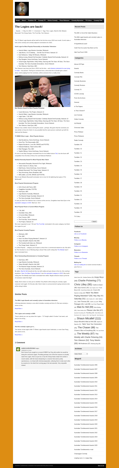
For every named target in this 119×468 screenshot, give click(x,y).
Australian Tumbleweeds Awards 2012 (85, 390)
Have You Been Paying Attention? (31, 273)
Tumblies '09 (78, 144)
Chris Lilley (83, 284)
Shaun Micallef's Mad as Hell (85, 321)
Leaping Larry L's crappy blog (83, 458)
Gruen (96, 290)
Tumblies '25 (78, 212)
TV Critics (89, 20)
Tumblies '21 (78, 195)
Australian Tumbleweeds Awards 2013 (85, 394)
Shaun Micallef (89, 318)
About (24, 20)
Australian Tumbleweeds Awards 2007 (85, 369)
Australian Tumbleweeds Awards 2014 (85, 398)
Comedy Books (79, 72)
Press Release (78, 132)
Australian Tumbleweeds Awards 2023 (85, 437)
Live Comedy (78, 115)
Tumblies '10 (78, 149)
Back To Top (101, 465)
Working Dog (95, 343)
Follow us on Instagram (81, 246)
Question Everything (80, 312)
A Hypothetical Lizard (80, 43)
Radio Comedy (78, 140)
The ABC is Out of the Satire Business (85, 33)
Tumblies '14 (78, 165)
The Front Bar (36, 33)
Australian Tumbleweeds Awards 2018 (85, 415)
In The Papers (78, 106)
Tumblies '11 (78, 153)
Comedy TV (41, 20)
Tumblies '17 (78, 178)
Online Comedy (52, 20)
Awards (18, 31)
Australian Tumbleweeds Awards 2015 (85, 403)
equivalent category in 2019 (23, 202)
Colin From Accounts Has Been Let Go (86, 48)
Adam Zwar (78, 277)
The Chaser (86, 327)
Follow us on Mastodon (81, 252)
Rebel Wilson (99, 312)
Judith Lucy (94, 301)
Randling (90, 313)
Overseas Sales (79, 127)
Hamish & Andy (79, 293)
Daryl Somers (83, 287)
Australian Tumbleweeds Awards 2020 (85, 424)
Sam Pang (92, 315)
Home (18, 20)
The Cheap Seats (26, 33)
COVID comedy (79, 94)
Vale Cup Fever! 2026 (80, 52)
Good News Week (87, 290)
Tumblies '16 (78, 174)
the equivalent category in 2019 (53, 273)
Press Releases (64, 20)
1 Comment (37, 31)
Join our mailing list (79, 264)
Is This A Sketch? (79, 110)
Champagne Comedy (80, 453)
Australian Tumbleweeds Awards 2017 (85, 411)
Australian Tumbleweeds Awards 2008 (85, 373)
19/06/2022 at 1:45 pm (26, 350)
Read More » (19, 308)
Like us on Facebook (80, 234)
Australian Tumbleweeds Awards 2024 (85, 441)
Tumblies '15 (78, 170)
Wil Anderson (84, 343)
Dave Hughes (94, 287)
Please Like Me (95, 310)
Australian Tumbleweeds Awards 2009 (85, 377)
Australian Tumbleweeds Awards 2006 (85, 365)
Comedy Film (98, 20)
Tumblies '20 (78, 191)
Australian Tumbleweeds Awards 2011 (85, 386)
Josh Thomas (83, 301)
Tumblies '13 (78, 161)
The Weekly (60, 250)
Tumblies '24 (78, 208)
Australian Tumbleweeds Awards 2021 (85, 428)
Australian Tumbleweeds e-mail (83, 449)
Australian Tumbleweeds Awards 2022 (85, 432)
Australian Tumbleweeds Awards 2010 (85, 382)
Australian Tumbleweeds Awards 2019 (85, 420)
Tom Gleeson (45, 33)
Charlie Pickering (89, 280)
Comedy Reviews (79, 85)
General (76, 102)
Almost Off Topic (79, 64)
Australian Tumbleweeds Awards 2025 (85, 445)
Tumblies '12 (78, 157)
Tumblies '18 (78, 182)
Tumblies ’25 (32, 20)
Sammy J (85, 315)
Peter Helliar (81, 310)
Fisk (47, 31)
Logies (51, 31)
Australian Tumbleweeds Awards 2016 (85, 407)
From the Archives (79, 98)
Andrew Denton (88, 277)
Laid (87, 304)
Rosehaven (78, 315)
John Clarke (90, 299)
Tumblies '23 (78, 204)
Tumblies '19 (78, 187)
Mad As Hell (57, 31)
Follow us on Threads (80, 258)
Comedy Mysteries (77, 20)
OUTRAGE (77, 123)
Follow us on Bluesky (80, 240)
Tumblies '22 (78, 199)
